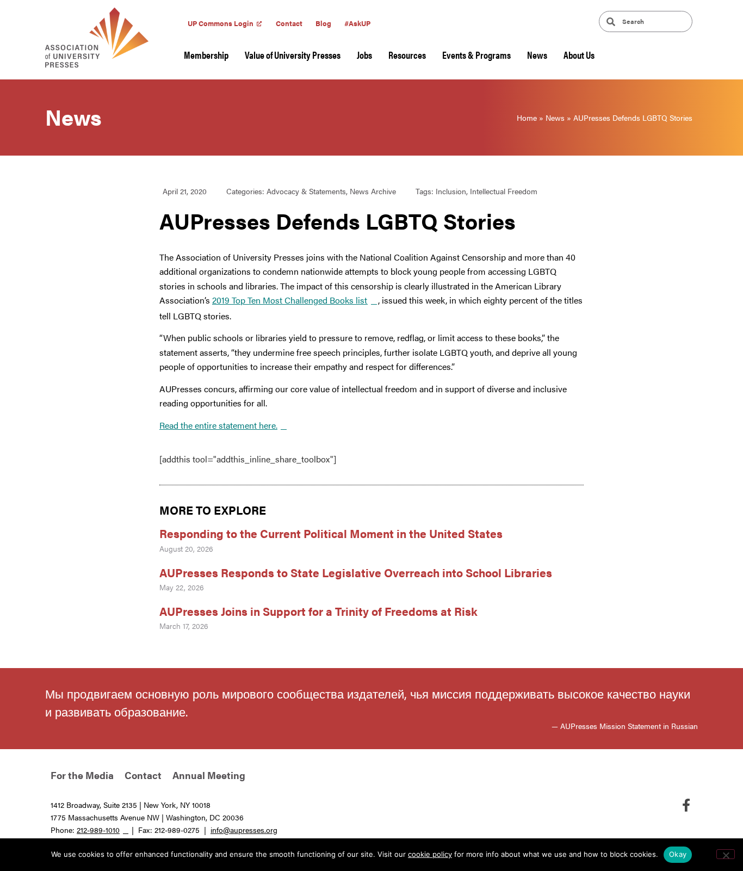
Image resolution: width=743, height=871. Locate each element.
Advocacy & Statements (306, 191)
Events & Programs (476, 54)
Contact (289, 23)
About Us (579, 54)
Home (527, 117)
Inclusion (451, 191)
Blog (323, 23)
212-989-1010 (98, 829)
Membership (206, 54)
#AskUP (357, 23)
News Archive (373, 191)
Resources (407, 54)
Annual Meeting (208, 775)
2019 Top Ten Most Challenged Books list (290, 300)
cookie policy (430, 854)
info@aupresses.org (243, 829)
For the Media (82, 775)
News (537, 54)
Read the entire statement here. (218, 425)
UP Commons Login (220, 23)
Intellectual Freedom (503, 191)
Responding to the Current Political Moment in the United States (331, 533)
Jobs (364, 54)
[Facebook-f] (685, 805)
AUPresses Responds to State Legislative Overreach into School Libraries (357, 572)
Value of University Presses (292, 54)
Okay (677, 854)
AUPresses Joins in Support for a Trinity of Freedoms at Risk (318, 611)
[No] (725, 854)
